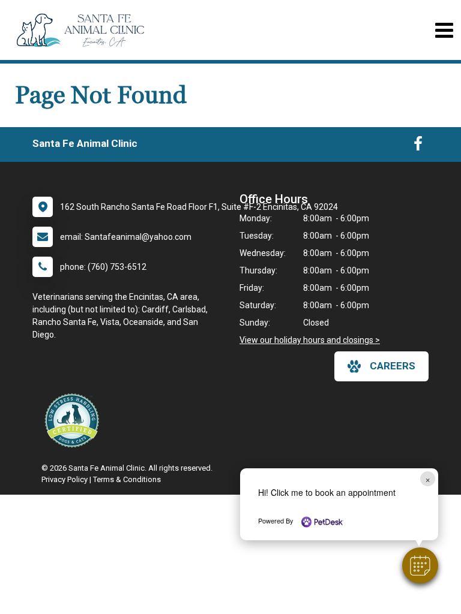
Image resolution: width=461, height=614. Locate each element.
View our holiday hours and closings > (310, 340)
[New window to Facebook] (418, 146)
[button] (420, 565)
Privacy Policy (64, 479)
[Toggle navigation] (443, 30)
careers (392, 366)
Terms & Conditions (127, 479)
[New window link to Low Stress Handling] (74, 420)
